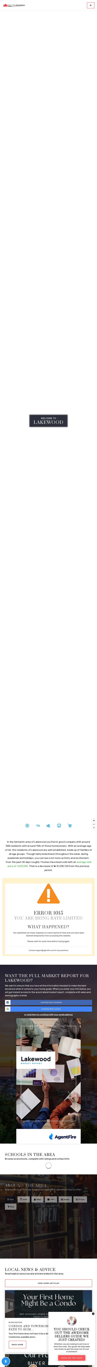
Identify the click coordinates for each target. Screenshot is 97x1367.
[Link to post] (48, 1304)
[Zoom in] (94, 820)
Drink (25, 1199)
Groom (81, 1199)
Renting (18, 1322)
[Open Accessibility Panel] (5, 1361)
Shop (38, 1199)
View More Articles (48, 1283)
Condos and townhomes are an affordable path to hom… (48, 1328)
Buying (11, 1322)
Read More (17, 1345)
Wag (12, 1206)
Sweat (66, 1199)
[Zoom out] (94, 824)
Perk (53, 1199)
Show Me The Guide (71, 1358)
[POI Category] (27, 825)
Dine (11, 1199)
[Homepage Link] (14, 5)
